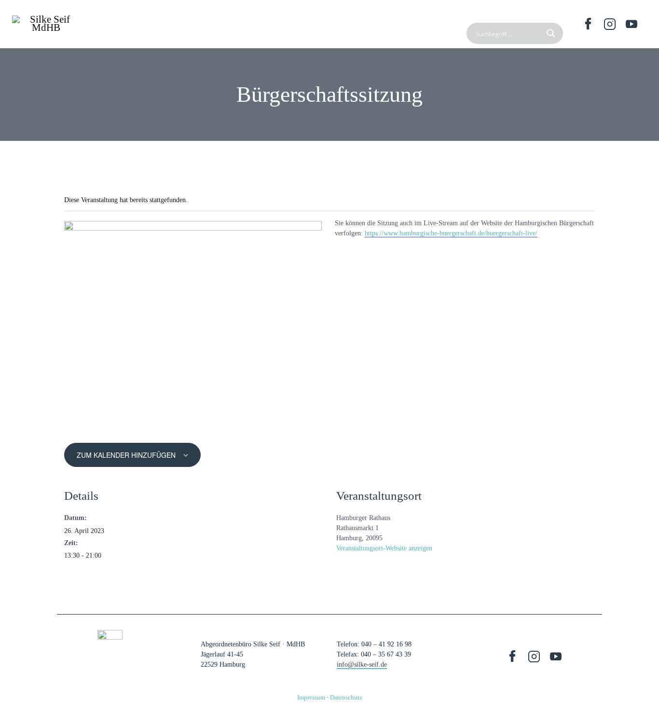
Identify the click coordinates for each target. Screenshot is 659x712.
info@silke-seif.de (362, 664)
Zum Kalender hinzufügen (126, 455)
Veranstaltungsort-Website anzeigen (384, 548)
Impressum (311, 697)
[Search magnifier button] (552, 33)
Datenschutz (346, 697)
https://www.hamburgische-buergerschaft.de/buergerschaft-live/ (451, 233)
